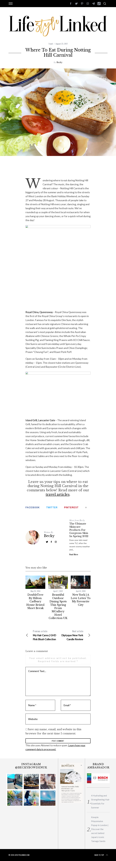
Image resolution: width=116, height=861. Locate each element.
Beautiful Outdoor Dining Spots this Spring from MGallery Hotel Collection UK (58, 606)
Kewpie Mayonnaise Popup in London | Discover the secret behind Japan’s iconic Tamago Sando (99, 829)
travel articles (58, 494)
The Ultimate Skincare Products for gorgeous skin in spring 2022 (78, 530)
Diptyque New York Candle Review (72, 635)
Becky (59, 62)
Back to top (99, 855)
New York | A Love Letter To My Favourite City (81, 599)
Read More (73, 554)
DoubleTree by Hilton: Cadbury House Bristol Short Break (35, 601)
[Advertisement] (58, 168)
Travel (50, 43)
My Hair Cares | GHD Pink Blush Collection (44, 635)
